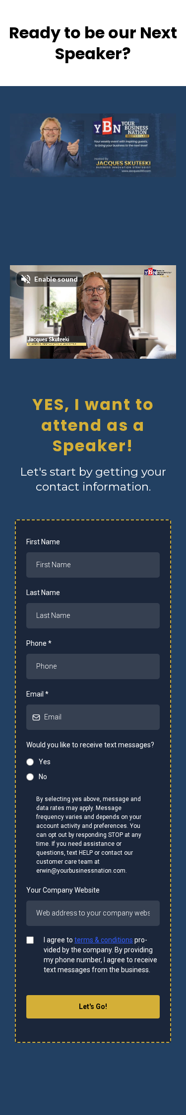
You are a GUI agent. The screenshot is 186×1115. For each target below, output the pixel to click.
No (43, 777)
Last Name (43, 593)
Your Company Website (63, 890)
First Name (43, 542)
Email (37, 694)
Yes (45, 762)
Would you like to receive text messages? (90, 745)
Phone (39, 643)
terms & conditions (103, 940)
